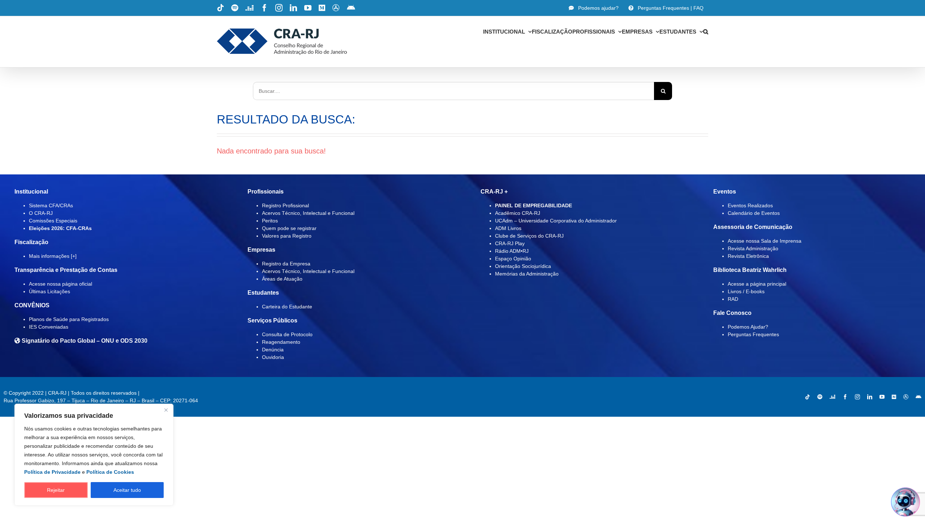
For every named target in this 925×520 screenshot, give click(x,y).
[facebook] (845, 396)
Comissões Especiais (53, 221)
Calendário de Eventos (754, 213)
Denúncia (273, 349)
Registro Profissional (285, 205)
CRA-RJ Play (510, 243)
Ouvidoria (273, 357)
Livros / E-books (746, 291)
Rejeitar (56, 490)
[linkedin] (869, 396)
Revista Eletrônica (748, 256)
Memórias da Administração (527, 274)
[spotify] (819, 396)
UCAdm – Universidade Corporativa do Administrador (556, 221)
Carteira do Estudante (287, 306)
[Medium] (894, 396)
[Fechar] (166, 410)
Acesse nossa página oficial (60, 284)
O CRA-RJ (41, 213)
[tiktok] (807, 396)
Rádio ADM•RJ (512, 251)
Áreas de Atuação (282, 279)
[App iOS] (905, 396)
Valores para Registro (286, 236)
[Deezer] (832, 396)
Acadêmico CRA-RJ (517, 213)
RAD (733, 299)
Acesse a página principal (757, 284)
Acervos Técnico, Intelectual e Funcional (308, 213)
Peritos (270, 221)
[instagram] (857, 396)
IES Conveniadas (48, 327)
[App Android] (918, 396)
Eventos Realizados (750, 205)
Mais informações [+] (53, 256)
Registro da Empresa (286, 263)
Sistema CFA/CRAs (51, 205)
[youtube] (882, 396)
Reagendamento (281, 342)
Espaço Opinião (513, 258)
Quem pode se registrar (289, 228)
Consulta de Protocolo (287, 334)
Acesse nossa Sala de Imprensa (764, 241)
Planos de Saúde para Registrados (69, 319)
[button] (705, 31)
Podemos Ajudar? (748, 327)
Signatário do (83, 341)
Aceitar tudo (127, 490)
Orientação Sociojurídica (523, 266)
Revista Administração (753, 248)
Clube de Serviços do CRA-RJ (529, 236)
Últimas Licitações (49, 291)
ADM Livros (508, 228)
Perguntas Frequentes (753, 334)
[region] (93, 455)
